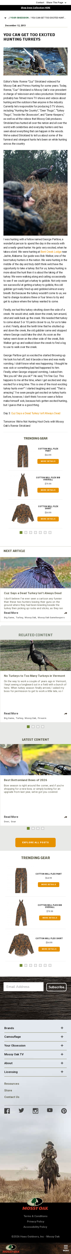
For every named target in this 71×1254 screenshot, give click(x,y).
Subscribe (56, 987)
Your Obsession (19, 18)
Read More (11, 612)
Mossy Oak (30, 617)
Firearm (42, 718)
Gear (13, 821)
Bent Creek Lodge (50, 251)
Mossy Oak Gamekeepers (51, 617)
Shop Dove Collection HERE (35, 7)
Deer (6, 821)
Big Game (9, 617)
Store (8, 1090)
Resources (11, 1083)
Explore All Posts (35, 842)
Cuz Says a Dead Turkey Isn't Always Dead (36, 413)
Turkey (19, 617)
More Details (48, 461)
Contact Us (11, 1097)
